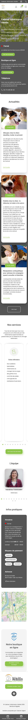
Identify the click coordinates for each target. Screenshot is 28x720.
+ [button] (3, 594)
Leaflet (12, 621)
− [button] (3, 596)
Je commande (7, 72)
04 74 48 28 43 (8, 90)
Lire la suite (6, 167)
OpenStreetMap (18, 621)
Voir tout (14, 309)
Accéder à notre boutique (14, 664)
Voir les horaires (8, 54)
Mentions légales (14, 706)
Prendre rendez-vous (14, 686)
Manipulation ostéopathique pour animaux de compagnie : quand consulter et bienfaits (13, 273)
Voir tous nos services (14, 451)
